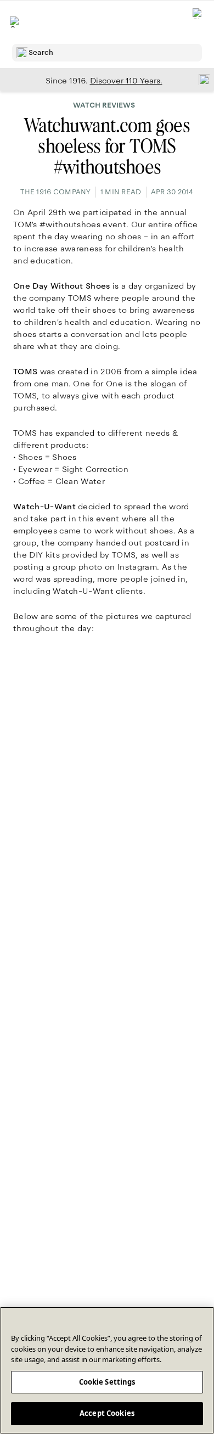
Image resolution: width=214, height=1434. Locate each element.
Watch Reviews (104, 105)
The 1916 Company (55, 192)
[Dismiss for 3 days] (200, 79)
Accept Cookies (107, 1413)
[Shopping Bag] (198, 22)
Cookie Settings (107, 1382)
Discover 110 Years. (126, 80)
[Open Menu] (15, 22)
